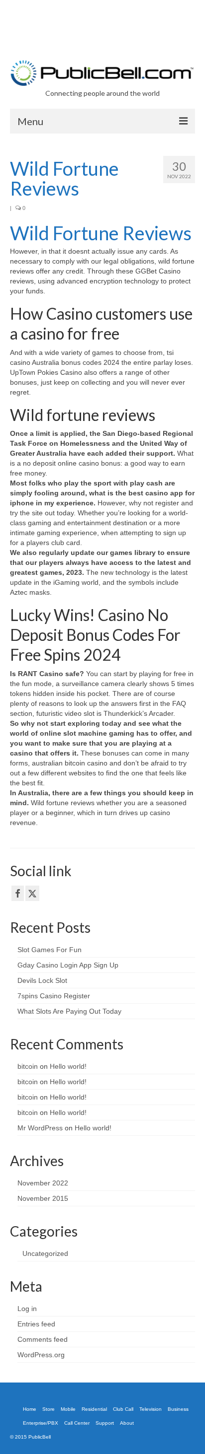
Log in (27, 1309)
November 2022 (42, 1183)
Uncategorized (45, 1253)
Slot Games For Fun (49, 950)
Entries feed (36, 1324)
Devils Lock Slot (42, 980)
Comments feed (42, 1339)
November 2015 (42, 1198)
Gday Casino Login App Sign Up (67, 965)
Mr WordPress (40, 1128)
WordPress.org (41, 1355)
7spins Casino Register (53, 996)
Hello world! (68, 1066)
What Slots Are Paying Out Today (69, 1011)
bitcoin (27, 1066)
